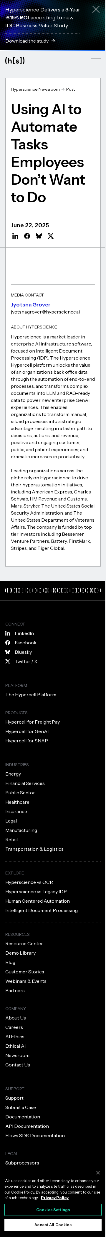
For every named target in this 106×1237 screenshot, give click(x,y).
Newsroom (17, 1055)
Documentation (22, 1117)
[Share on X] (50, 236)
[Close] (98, 1172)
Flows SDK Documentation (35, 1135)
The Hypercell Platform (30, 694)
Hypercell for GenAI (27, 731)
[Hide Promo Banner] (96, 10)
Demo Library (20, 953)
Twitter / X (26, 661)
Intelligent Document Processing (41, 910)
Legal (11, 821)
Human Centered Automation (37, 901)
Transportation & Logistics (34, 849)
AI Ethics (14, 1036)
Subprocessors (22, 1163)
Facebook (26, 643)
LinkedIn (24, 633)
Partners (15, 990)
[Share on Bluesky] (38, 236)
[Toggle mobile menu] (96, 61)
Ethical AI (15, 1046)
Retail (11, 839)
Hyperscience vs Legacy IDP (36, 891)
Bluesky (23, 652)
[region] (53, 1200)
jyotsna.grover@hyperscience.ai (45, 312)
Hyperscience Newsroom (35, 89)
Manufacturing (21, 830)
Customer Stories (24, 972)
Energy (13, 774)
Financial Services (25, 783)
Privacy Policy (55, 1197)
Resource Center (24, 943)
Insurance (16, 811)
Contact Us (17, 1065)
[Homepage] (14, 60)
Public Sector (20, 793)
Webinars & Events (26, 981)
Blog (10, 962)
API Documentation (27, 1126)
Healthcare (17, 802)
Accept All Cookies (52, 1224)
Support (14, 1098)
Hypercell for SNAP (26, 741)
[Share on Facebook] (27, 236)
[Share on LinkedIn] (15, 236)
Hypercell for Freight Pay (32, 722)
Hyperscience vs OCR (29, 882)
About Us (15, 1018)
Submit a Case (20, 1107)
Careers (14, 1027)
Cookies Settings (53, 1209)
